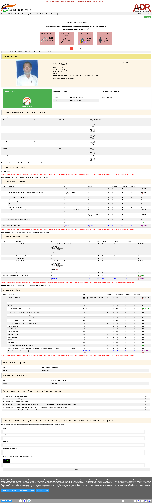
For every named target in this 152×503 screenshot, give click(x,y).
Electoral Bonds (50, 14)
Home (3, 14)
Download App (116, 500)
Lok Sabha (10, 14)
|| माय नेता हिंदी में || (61, 14)
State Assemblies (19, 14)
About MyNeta (147, 14)
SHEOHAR (27, 52)
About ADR (138, 14)
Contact (32, 490)
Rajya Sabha (30, 14)
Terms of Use (40, 490)
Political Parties (40, 14)
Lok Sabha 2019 (12, 52)
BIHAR (20, 52)
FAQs (47, 490)
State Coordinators (23, 490)
